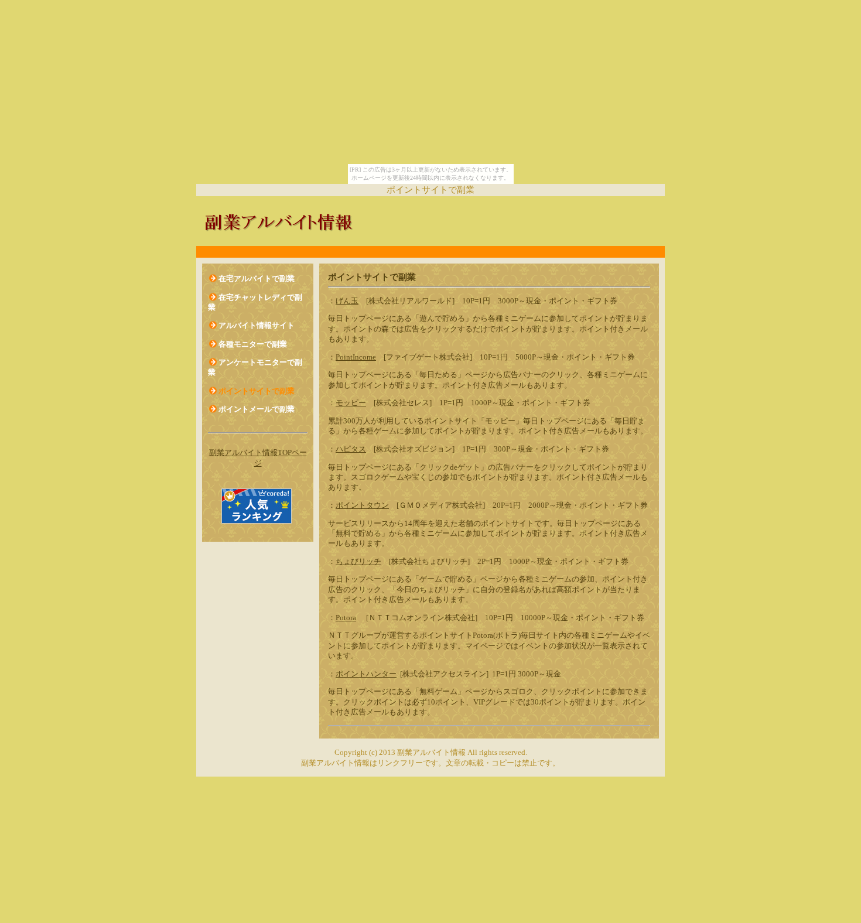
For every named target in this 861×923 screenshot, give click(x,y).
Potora (346, 617)
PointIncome (356, 357)
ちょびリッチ (358, 561)
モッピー (351, 402)
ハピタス (351, 449)
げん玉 (347, 300)
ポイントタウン (362, 505)
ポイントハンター (366, 673)
